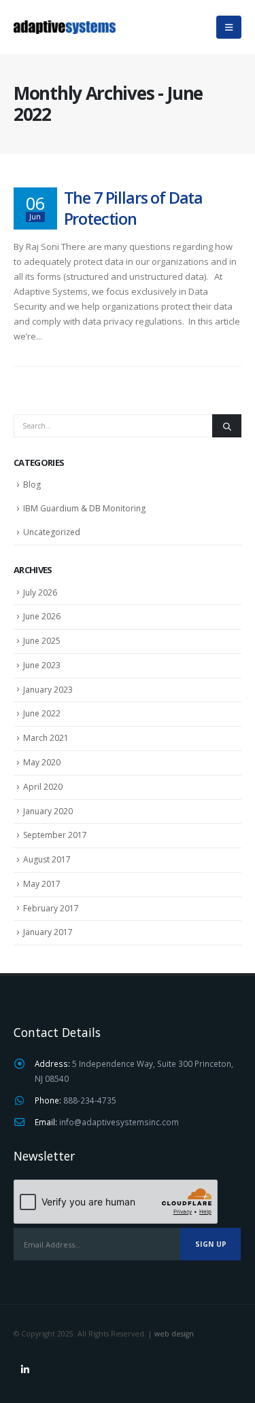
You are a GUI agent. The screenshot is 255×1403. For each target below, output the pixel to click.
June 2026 (42, 616)
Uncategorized (51, 532)
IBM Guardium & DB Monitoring (84, 508)
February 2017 (51, 908)
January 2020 (48, 811)
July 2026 (40, 592)
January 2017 (48, 932)
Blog (32, 484)
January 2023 (48, 689)
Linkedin (25, 1370)
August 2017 (47, 859)
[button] (228, 27)
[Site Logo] (65, 26)
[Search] (226, 425)
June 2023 (42, 665)
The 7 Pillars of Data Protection (133, 208)
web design (174, 1333)
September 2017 (55, 835)
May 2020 (42, 762)
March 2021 (46, 738)
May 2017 (42, 884)
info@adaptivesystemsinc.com (119, 1121)
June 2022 (42, 713)
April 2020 (43, 786)
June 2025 (42, 640)
